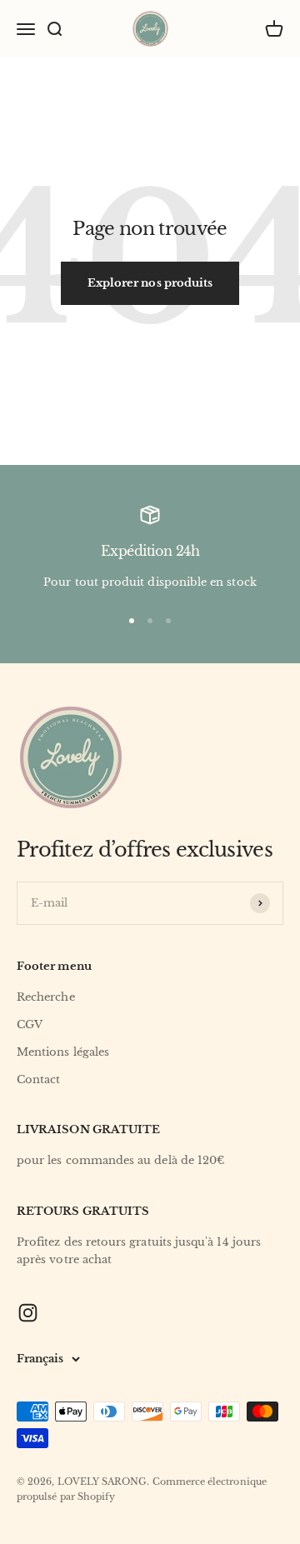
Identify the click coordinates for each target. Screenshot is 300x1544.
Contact (38, 1079)
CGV (29, 1024)
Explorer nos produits (150, 283)
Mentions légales (63, 1052)
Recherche (46, 997)
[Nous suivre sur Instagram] (28, 1313)
